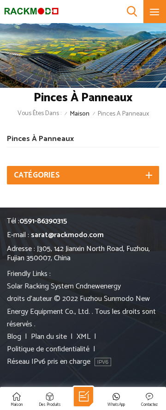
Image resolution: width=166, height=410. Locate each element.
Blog (14, 336)
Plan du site (49, 336)
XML (83, 336)
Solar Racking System (40, 286)
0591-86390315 (43, 221)
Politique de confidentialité (48, 349)
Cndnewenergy (98, 286)
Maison (79, 113)
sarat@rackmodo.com (67, 235)
